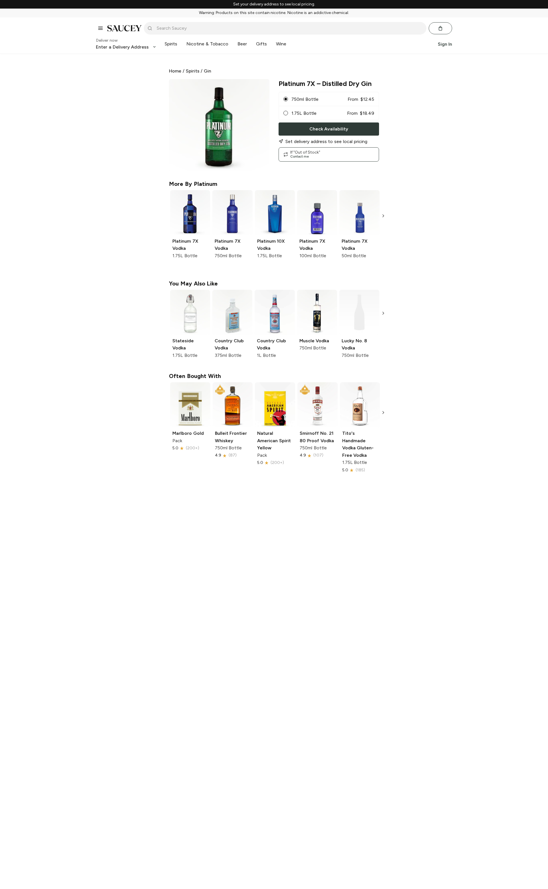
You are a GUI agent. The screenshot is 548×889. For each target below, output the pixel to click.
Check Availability (328, 129)
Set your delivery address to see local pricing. (274, 4)
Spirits (193, 71)
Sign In (445, 44)
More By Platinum (193, 183)
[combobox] (289, 28)
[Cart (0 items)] (440, 28)
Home (175, 71)
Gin (207, 71)
